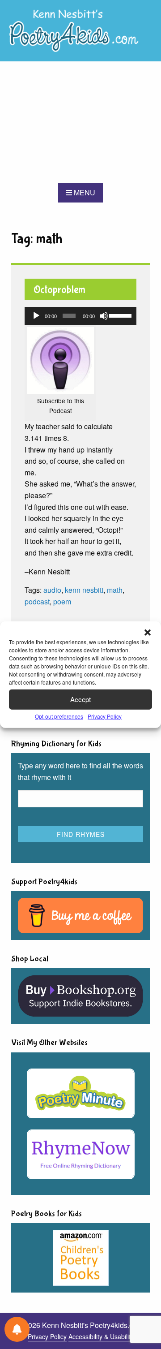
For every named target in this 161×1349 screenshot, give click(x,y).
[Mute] (103, 315)
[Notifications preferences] (17, 1329)
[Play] (36, 315)
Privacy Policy (105, 716)
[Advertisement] (80, 122)
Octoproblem (59, 290)
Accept (80, 699)
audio (52, 590)
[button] (147, 632)
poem (62, 601)
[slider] (120, 315)
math (115, 590)
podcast (37, 601)
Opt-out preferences (59, 716)
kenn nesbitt (84, 590)
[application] (80, 316)
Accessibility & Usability (101, 1336)
